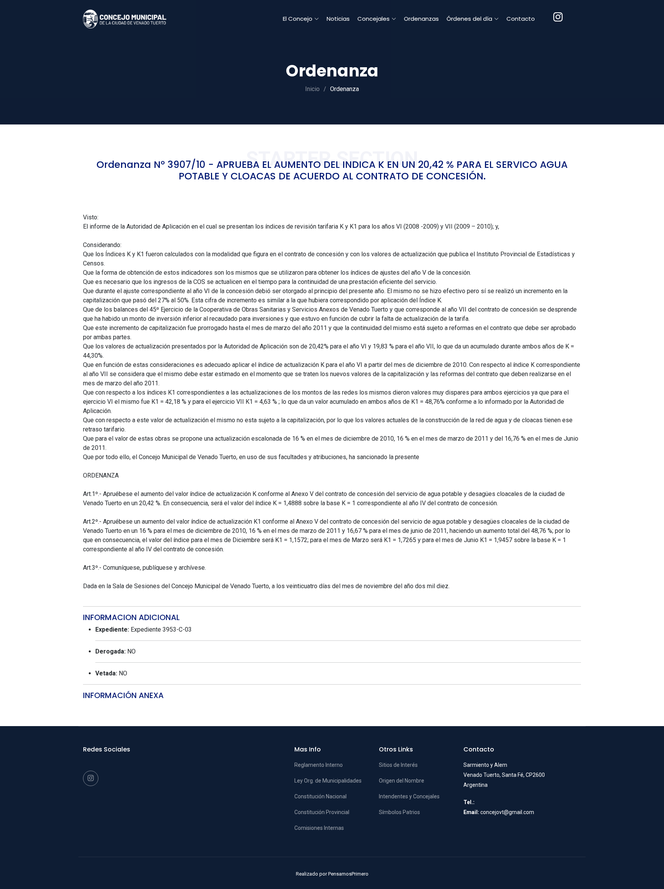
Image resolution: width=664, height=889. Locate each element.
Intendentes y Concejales (409, 796)
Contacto (520, 19)
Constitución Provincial (321, 812)
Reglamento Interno (318, 765)
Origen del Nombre (401, 781)
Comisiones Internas (319, 828)
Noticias (338, 19)
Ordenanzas (421, 19)
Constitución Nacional (320, 796)
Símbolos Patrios (399, 812)
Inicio (312, 89)
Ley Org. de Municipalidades (328, 781)
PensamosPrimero (348, 874)
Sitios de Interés (398, 765)
